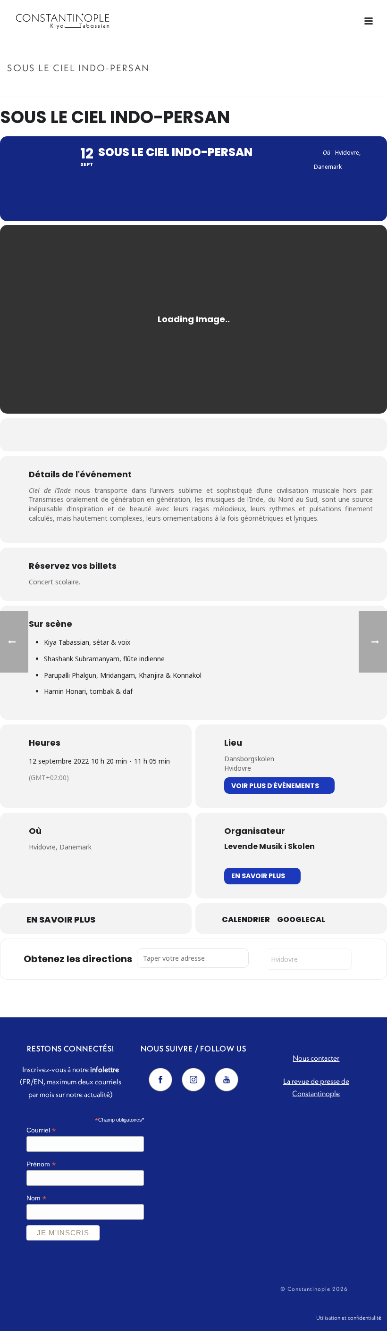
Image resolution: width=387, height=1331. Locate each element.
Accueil (283, 88)
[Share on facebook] (158, 435)
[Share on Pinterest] (205, 435)
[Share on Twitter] (182, 435)
